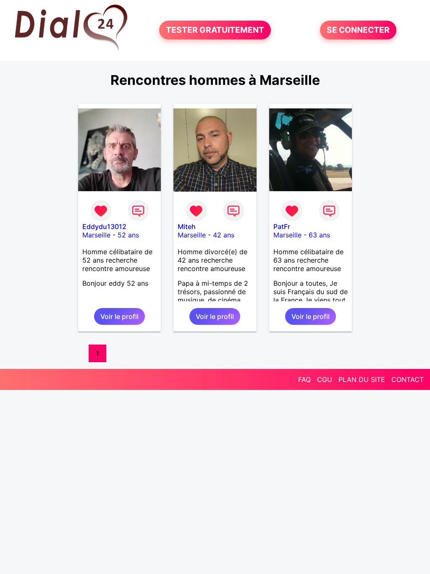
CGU (324, 379)
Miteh (187, 226)
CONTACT (407, 379)
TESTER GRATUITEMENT (215, 30)
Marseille (96, 235)
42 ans (223, 235)
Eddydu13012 (104, 226)
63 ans (319, 235)
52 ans (128, 235)
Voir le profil (119, 316)
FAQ (304, 379)
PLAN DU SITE (361, 379)
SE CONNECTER (358, 30)
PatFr (281, 226)
